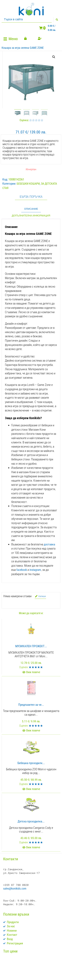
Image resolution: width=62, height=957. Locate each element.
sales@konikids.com (14, 888)
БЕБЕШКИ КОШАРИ (28, 183)
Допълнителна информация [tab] (31, 215)
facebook (21, 569)
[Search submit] (56, 19)
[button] (11, 39)
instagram (35, 569)
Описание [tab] (31, 208)
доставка (49, 544)
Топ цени (10, 951)
